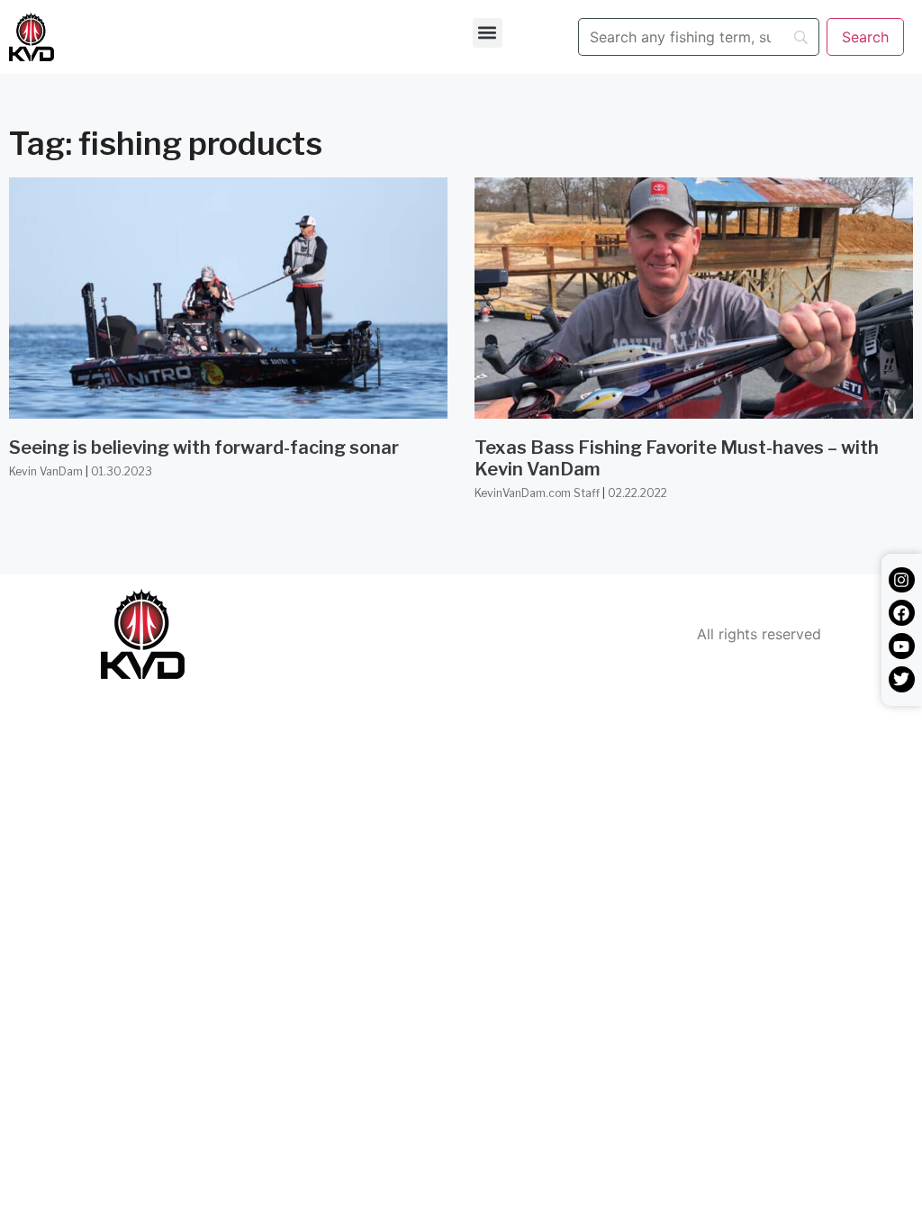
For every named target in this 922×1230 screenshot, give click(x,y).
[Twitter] (902, 679)
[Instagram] (902, 580)
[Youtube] (902, 646)
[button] (487, 33)
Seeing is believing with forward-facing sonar (204, 447)
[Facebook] (902, 613)
